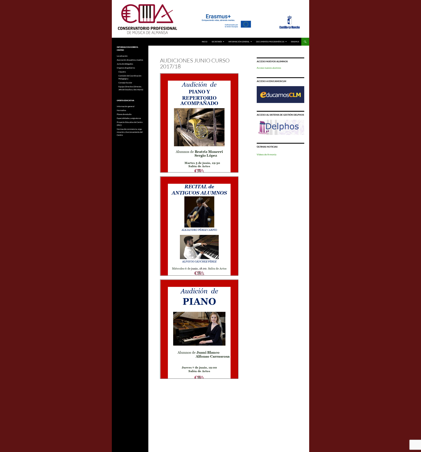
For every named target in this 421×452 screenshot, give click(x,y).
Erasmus (295, 42)
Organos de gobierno (126, 68)
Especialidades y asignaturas (129, 118)
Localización (122, 56)
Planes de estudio (124, 114)
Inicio (204, 42)
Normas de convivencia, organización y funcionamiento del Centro (130, 132)
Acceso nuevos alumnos (269, 67)
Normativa (121, 110)
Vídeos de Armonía (266, 154)
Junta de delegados (125, 64)
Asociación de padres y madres (130, 60)
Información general (125, 106)
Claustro (122, 72)
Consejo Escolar (125, 82)
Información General (238, 42)
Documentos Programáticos (270, 42)
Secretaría (217, 42)
